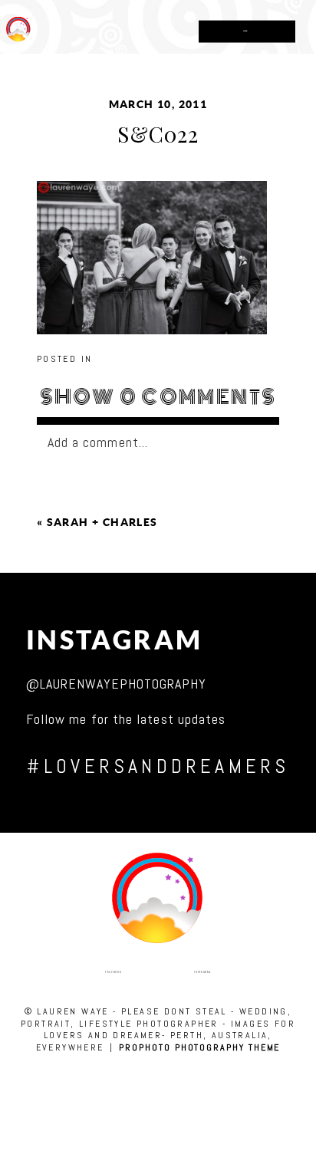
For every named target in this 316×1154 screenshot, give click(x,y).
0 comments (158, 397)
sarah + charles (102, 522)
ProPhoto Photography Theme (199, 1047)
